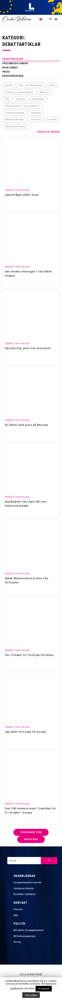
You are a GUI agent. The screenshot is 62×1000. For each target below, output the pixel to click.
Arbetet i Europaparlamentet (19, 92)
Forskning (36, 120)
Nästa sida (31, 839)
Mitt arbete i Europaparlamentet (29, 930)
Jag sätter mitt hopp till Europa (25, 731)
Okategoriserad (13, 76)
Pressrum (18, 909)
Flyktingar (21, 99)
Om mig (17, 942)
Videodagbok (38, 99)
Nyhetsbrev (10, 67)
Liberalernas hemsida (24, 888)
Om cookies (31, 995)
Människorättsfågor (15, 120)
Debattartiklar (12, 59)
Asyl (7, 99)
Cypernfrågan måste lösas (22, 194)
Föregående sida (31, 832)
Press (6, 71)
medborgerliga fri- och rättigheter (22, 106)
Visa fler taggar (48, 132)
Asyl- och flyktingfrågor (31, 85)
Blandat (9, 85)
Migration (44, 92)
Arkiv (16, 915)
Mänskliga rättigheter (16, 126)
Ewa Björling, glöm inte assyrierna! (28, 348)
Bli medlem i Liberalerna (25, 894)
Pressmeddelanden (15, 63)
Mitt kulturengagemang (24, 936)
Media (52, 85)
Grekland (51, 120)
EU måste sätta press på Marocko (26, 425)
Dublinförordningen (15, 113)
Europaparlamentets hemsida (27, 882)
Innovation (36, 113)
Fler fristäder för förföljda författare (29, 655)
